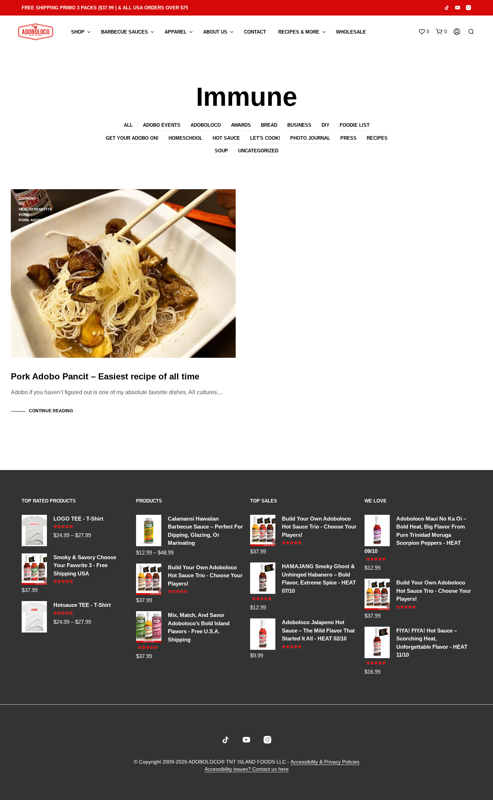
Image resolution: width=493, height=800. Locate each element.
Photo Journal (310, 138)
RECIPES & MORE (298, 32)
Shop (77, 32)
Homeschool (185, 138)
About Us (215, 32)
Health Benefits (35, 209)
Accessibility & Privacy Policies (325, 762)
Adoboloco (206, 125)
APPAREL (176, 32)
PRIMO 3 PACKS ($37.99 (87, 7)
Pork (24, 215)
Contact (255, 32)
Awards (241, 125)
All (128, 125)
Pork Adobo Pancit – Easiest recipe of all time (105, 376)
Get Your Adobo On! (132, 138)
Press (348, 138)
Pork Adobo (31, 220)
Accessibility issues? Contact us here (247, 769)
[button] (423, 31)
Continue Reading (51, 410)
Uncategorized (258, 150)
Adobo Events (161, 125)
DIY (326, 125)
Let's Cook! (265, 138)
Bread (269, 125)
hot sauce (226, 138)
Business (299, 125)
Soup (221, 150)
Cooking (27, 198)
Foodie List (355, 125)
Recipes (377, 138)
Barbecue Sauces (124, 32)
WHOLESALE (351, 32)
